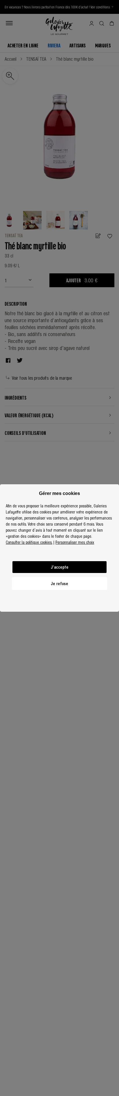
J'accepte (59, 567)
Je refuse (59, 583)
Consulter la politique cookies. (29, 542)
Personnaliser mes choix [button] (74, 542)
